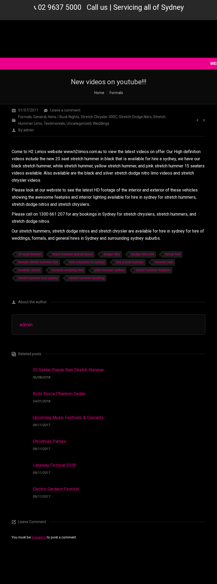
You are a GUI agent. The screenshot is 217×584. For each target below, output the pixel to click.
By (26, 130)
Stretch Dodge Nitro (135, 117)
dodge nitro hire (142, 254)
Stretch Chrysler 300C (99, 117)
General (39, 117)
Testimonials (54, 123)
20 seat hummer (30, 254)
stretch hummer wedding (87, 278)
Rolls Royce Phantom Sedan (59, 393)
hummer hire (164, 262)
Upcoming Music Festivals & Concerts (68, 417)
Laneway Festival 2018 (54, 465)
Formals (116, 93)
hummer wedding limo (68, 270)
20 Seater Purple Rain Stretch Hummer (68, 369)
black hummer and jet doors (73, 254)
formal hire (172, 254)
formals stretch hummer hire (38, 262)
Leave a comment (65, 110)
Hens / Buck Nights (63, 117)
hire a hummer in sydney (87, 262)
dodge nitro (112, 254)
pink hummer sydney (110, 270)
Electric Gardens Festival (56, 489)
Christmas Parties (49, 441)
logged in (38, 537)
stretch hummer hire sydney (38, 278)
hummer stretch (29, 270)
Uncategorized (79, 123)
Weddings (101, 123)
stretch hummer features (153, 270)
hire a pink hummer (130, 262)
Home (99, 93)
